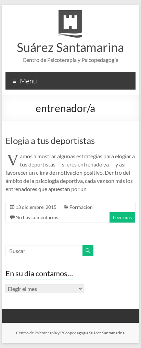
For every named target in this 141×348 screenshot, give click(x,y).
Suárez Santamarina (70, 47)
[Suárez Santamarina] (70, 13)
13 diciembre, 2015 (35, 207)
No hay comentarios (36, 217)
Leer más (122, 217)
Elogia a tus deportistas (50, 140)
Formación (81, 207)
